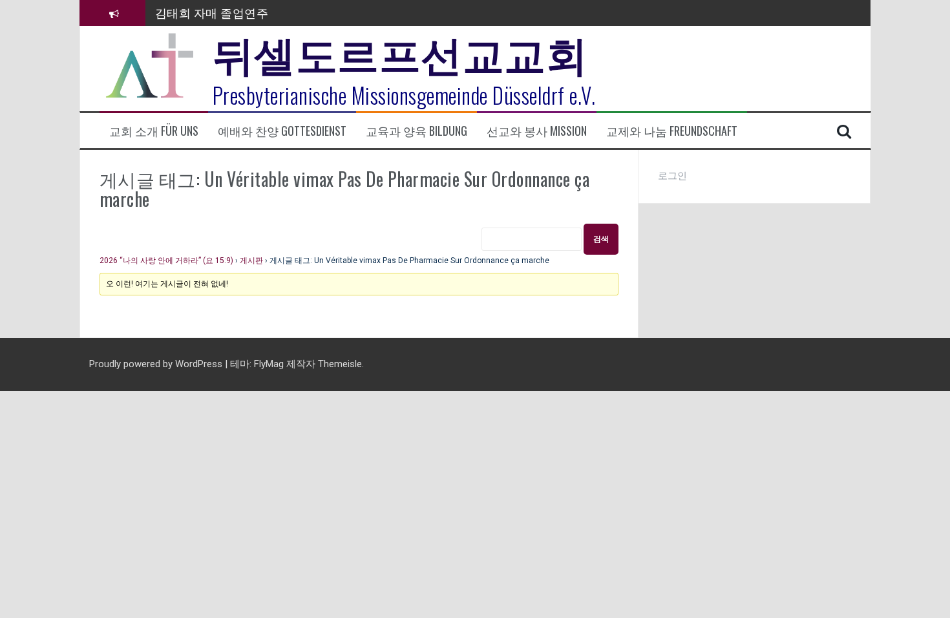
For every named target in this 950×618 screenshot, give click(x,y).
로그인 (672, 176)
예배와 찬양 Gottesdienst (282, 131)
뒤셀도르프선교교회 (400, 51)
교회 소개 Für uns (153, 131)
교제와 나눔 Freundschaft (671, 131)
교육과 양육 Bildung (416, 131)
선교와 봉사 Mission (537, 131)
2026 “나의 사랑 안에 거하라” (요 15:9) (166, 260)
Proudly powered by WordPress (157, 364)
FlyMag (269, 364)
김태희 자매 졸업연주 (212, 12)
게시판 (251, 260)
